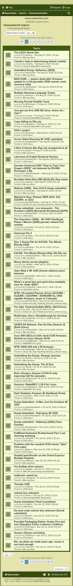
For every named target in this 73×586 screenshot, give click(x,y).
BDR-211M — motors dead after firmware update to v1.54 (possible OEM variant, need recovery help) (40, 82)
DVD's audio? (22, 130)
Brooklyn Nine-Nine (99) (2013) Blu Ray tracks (41, 179)
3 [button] (34, 41)
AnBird (28, 504)
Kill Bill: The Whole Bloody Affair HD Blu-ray (40, 253)
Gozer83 (29, 227)
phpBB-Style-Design (41, 581)
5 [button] (41, 41)
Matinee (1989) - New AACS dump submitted (40, 188)
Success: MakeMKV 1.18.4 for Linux (35, 384)
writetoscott (30, 378)
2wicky (28, 396)
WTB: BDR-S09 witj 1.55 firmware (34, 347)
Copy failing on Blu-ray (27, 121)
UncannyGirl (31, 330)
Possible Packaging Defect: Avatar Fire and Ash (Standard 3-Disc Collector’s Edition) (39, 523)
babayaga (30, 349)
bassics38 (30, 73)
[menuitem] (9, 7)
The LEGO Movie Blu (26, 52)
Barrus (28, 449)
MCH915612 (31, 301)
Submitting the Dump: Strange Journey (37, 355)
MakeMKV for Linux (32, 343)
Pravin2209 (30, 159)
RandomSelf (31, 213)
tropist (28, 150)
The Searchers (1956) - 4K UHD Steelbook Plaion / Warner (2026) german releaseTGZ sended (39, 222)
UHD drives (28, 89)
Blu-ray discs (29, 57)
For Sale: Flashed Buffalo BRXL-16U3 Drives (40, 307)
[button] (21, 42)
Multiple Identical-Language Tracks (34, 92)
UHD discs (28, 144)
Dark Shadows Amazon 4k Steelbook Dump (39, 393)
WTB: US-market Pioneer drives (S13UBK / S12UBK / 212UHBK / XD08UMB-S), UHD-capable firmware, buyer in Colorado (39, 296)
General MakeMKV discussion (37, 66)
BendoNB (29, 276)
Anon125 (29, 547)
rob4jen (29, 264)
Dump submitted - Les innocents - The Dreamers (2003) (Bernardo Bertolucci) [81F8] (41, 209)
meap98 (29, 438)
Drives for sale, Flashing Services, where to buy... (45, 204)
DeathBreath (31, 341)
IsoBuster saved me (25, 475)
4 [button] (37, 41)
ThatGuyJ (29, 535)
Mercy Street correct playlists (31, 262)
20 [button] (48, 41)
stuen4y (29, 182)
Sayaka (28, 469)
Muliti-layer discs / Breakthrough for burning (40, 315)
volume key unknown (26, 493)
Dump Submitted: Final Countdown (35, 501)
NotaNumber (31, 142)
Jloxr (27, 309)
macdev (29, 64)
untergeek (30, 478)
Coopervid (30, 318)
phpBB (17, 579)
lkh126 (28, 516)
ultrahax (29, 487)
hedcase (29, 247)
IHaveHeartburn (32, 407)
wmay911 (29, 124)
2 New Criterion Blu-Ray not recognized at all (40, 148)
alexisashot (30, 87)
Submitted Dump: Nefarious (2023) (34, 70)
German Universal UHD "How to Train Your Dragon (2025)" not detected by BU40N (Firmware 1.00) (39, 168)
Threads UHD (22, 484)
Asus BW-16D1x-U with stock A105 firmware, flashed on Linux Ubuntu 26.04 (40, 337)
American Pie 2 (23, 233)
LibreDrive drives (31, 289)
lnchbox (29, 236)
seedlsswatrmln (32, 256)
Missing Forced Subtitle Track (31, 101)
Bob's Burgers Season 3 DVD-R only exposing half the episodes (35, 374)
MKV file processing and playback (38, 471)
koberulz (29, 95)
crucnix (28, 115)
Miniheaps (30, 104)
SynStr (28, 358)
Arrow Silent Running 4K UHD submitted (38, 139)
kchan (28, 495)
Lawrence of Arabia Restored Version (36, 156)
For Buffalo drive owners (28, 466)
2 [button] (30, 41)
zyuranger (30, 191)
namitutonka (31, 387)
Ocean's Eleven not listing (29, 533)
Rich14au (29, 527)
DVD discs (28, 106)
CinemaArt (30, 287)
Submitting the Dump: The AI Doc (34, 364)
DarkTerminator (32, 173)
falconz (28, 55)
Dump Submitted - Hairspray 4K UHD (36, 413)
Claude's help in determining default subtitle (40, 61)
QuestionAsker (32, 202)
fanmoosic (30, 133)
